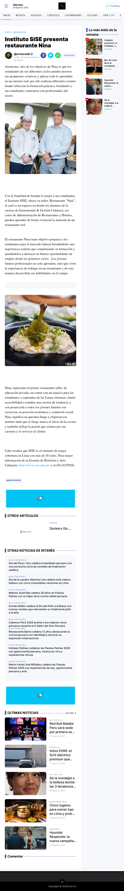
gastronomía (13, 480)
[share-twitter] (50, 55)
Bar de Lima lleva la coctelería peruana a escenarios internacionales (111, 63)
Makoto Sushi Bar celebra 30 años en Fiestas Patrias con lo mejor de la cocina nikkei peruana (38, 594)
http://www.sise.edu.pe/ (34, 465)
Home (8, 32)
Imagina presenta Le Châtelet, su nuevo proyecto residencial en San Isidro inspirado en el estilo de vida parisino (111, 43)
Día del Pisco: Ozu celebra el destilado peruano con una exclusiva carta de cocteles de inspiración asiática (40, 566)
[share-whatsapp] (58, 55)
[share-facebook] (43, 55)
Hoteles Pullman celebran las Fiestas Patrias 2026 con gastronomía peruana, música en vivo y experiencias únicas (39, 651)
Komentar (69, 55)
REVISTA (20, 15)
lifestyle (57, 720)
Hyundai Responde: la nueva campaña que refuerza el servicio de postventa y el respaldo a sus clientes (62, 837)
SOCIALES (36, 15)
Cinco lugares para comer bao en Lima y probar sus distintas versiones (62, 809)
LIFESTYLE (53, 15)
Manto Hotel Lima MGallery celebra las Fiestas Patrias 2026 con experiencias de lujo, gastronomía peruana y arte (40, 668)
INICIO (6, 15)
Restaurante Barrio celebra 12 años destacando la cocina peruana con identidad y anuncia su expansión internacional (39, 635)
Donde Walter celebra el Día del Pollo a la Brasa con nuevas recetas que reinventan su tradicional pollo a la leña (40, 609)
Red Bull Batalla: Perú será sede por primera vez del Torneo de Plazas (62, 728)
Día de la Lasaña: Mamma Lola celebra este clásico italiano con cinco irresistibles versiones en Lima (40, 581)
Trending (114, 6)
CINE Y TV (108, 15)
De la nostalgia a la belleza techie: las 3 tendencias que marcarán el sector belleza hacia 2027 (62, 782)
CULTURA (92, 15)
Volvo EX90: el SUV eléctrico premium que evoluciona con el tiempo (63, 755)
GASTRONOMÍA (73, 15)
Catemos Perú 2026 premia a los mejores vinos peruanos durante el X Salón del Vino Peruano (38, 624)
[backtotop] (62, 882)
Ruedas (55, 747)
